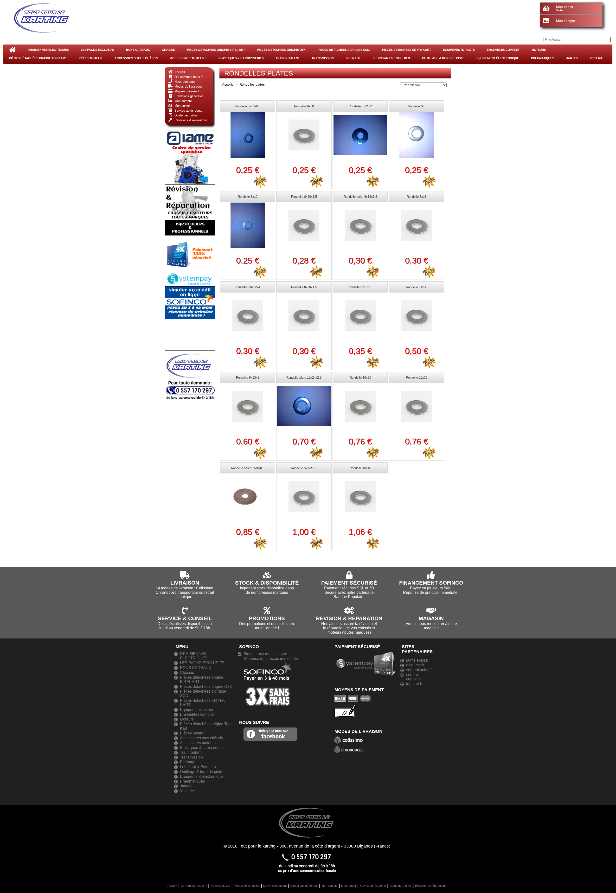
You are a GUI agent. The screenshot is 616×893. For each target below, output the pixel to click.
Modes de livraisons (247, 885)
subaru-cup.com (413, 677)
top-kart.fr (414, 684)
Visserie (596, 58)
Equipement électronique (497, 58)
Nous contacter (220, 885)
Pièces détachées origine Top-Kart (38, 58)
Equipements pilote (459, 49)
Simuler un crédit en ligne (265, 654)
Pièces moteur (91, 58)
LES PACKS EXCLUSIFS (97, 49)
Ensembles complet (503, 49)
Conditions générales (304, 885)
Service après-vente (373, 885)
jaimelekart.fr (417, 660)
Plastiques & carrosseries (241, 58)
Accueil (172, 885)
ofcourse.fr (415, 665)
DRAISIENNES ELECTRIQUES (48, 49)
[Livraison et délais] (350, 740)
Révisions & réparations (430, 885)
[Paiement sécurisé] (353, 698)
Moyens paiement (275, 885)
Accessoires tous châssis (136, 58)
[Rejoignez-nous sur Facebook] (270, 734)
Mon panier (348, 885)
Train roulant (288, 58)
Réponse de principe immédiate (271, 659)
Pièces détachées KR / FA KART (406, 49)
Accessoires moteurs (188, 58)
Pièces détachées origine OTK (281, 49)
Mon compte (329, 885)
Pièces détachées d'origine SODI (344, 49)
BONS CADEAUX (138, 49)
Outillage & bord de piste (443, 58)
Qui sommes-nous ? (194, 885)
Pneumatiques (542, 58)
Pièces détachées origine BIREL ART (216, 49)
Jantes (572, 58)
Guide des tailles (400, 885)
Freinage (353, 58)
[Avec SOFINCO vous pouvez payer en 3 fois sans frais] (267, 683)
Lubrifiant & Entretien (391, 58)
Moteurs (539, 49)
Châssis (168, 49)
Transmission (323, 58)
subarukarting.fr (419, 670)
